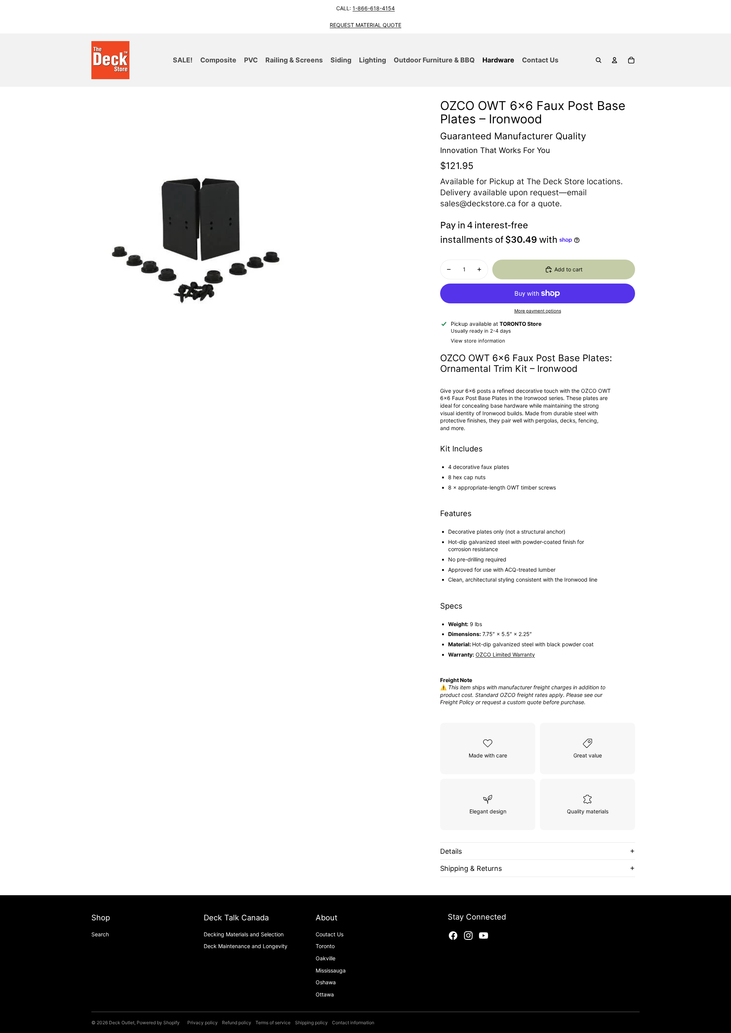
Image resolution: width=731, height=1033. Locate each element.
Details (451, 851)
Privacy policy (202, 1022)
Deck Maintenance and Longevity (245, 946)
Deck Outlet (121, 1022)
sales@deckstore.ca (478, 203)
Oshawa (326, 982)
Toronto (325, 946)
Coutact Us (329, 934)
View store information (478, 341)
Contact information (353, 1022)
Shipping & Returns (471, 868)
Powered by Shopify (158, 1022)
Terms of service (272, 1022)
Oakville (325, 958)
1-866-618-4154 (374, 8)
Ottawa (325, 994)
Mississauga (331, 970)
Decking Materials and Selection (244, 934)
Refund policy (236, 1022)
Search (100, 934)
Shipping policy (311, 1022)
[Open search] (598, 60)
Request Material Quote (365, 25)
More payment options (537, 311)
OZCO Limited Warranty (505, 654)
